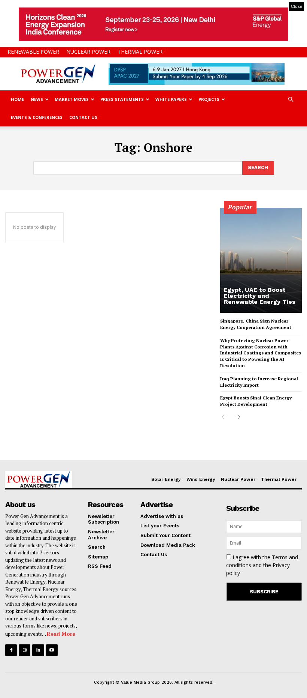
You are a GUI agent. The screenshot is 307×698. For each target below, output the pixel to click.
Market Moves (72, 99)
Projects (208, 99)
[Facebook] (11, 650)
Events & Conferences (37, 117)
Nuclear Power (88, 51)
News (37, 99)
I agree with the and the (262, 565)
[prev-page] (225, 417)
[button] (291, 99)
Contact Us (83, 117)
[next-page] (236, 417)
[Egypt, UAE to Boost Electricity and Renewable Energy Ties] (261, 260)
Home (17, 99)
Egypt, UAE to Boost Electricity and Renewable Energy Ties (259, 295)
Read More (61, 633)
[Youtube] (52, 650)
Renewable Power (33, 51)
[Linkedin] (38, 650)
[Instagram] (24, 650)
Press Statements (122, 99)
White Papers (171, 99)
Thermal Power (140, 51)
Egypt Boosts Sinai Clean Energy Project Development (256, 401)
